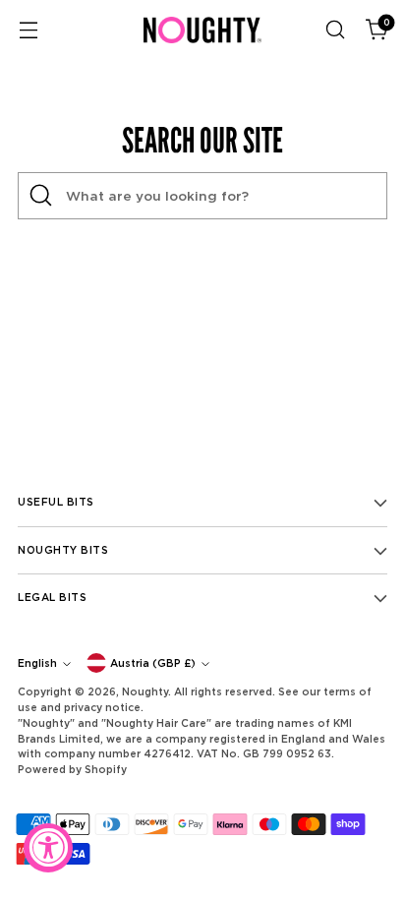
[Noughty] (202, 30)
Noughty (145, 691)
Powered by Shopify (72, 769)
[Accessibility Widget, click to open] (48, 847)
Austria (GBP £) (153, 663)
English (37, 663)
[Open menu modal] (28, 30)
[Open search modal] (335, 30)
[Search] (41, 195)
